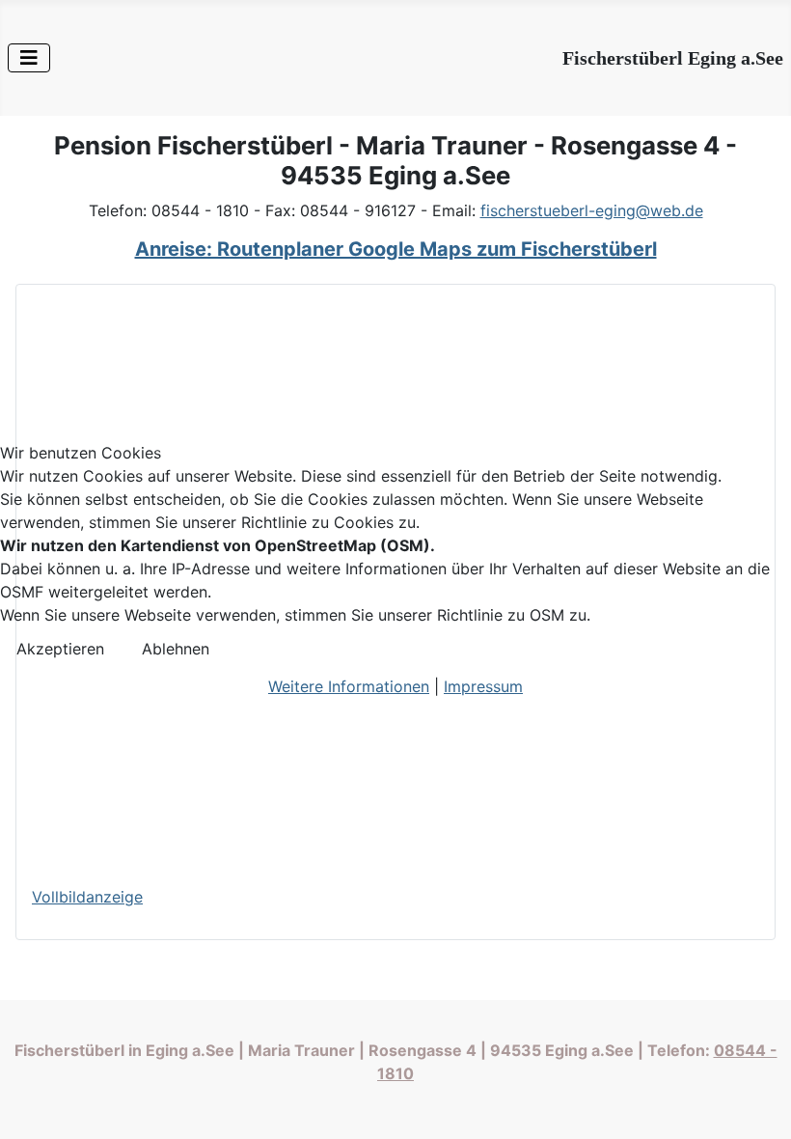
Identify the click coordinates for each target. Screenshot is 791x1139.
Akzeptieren (60, 648)
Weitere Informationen (348, 686)
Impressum (483, 686)
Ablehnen (175, 648)
